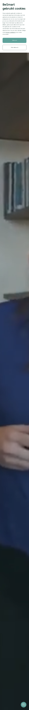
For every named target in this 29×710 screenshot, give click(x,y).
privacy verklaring (10, 32)
